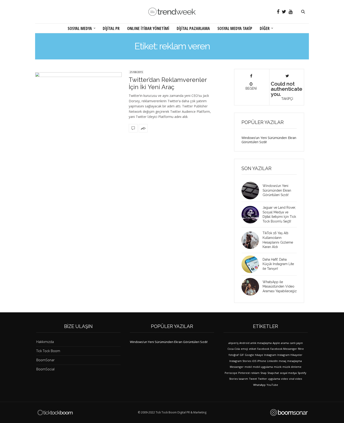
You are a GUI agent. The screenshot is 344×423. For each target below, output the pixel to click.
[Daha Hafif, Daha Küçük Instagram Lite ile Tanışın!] (252, 264)
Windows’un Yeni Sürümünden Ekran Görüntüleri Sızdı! (269, 139)
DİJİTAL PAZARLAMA (193, 28)
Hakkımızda (45, 341)
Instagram (270, 355)
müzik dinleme (291, 366)
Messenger (237, 366)
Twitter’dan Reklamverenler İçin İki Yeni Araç (168, 83)
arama (285, 343)
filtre (301, 348)
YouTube (272, 385)
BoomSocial (45, 369)
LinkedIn (272, 361)
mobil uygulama (263, 366)
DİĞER (265, 28)
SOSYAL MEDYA (80, 28)
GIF (242, 355)
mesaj (282, 361)
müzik (278, 366)
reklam (255, 373)
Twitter (262, 378)
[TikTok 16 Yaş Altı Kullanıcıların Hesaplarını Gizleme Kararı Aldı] (252, 240)
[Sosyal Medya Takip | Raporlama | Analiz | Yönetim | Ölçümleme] (289, 412)
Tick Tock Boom (48, 351)
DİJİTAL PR (111, 28)
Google (249, 355)
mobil (248, 366)
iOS (254, 361)
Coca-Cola (233, 348)
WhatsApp (259, 385)
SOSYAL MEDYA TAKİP (234, 28)
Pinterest (244, 373)
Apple (276, 343)
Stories (233, 378)
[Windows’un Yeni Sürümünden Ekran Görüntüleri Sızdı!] (252, 190)
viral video (295, 378)
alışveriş (233, 343)
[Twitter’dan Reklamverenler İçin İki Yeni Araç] (78, 100)
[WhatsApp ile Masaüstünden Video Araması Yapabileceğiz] (252, 286)
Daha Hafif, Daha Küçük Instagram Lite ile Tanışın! (278, 264)
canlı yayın (296, 343)
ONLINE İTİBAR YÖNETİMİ (148, 28)
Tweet (253, 378)
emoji (244, 348)
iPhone (261, 361)
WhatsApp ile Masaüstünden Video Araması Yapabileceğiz (280, 286)
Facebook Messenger (283, 348)
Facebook (263, 348)
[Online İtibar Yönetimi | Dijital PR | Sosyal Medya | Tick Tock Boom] (55, 412)
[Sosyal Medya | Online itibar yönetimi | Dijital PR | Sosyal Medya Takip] (172, 12)
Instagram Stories (240, 361)
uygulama (274, 378)
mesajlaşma (294, 361)
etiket (252, 348)
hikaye (259, 355)
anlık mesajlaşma (261, 343)
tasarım (243, 378)
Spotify (302, 373)
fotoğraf (234, 355)
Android (244, 343)
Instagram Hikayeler (289, 355)
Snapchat (273, 373)
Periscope (231, 373)
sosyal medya (288, 373)
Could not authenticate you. (286, 90)
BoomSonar (45, 360)
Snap (263, 373)
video (284, 378)
